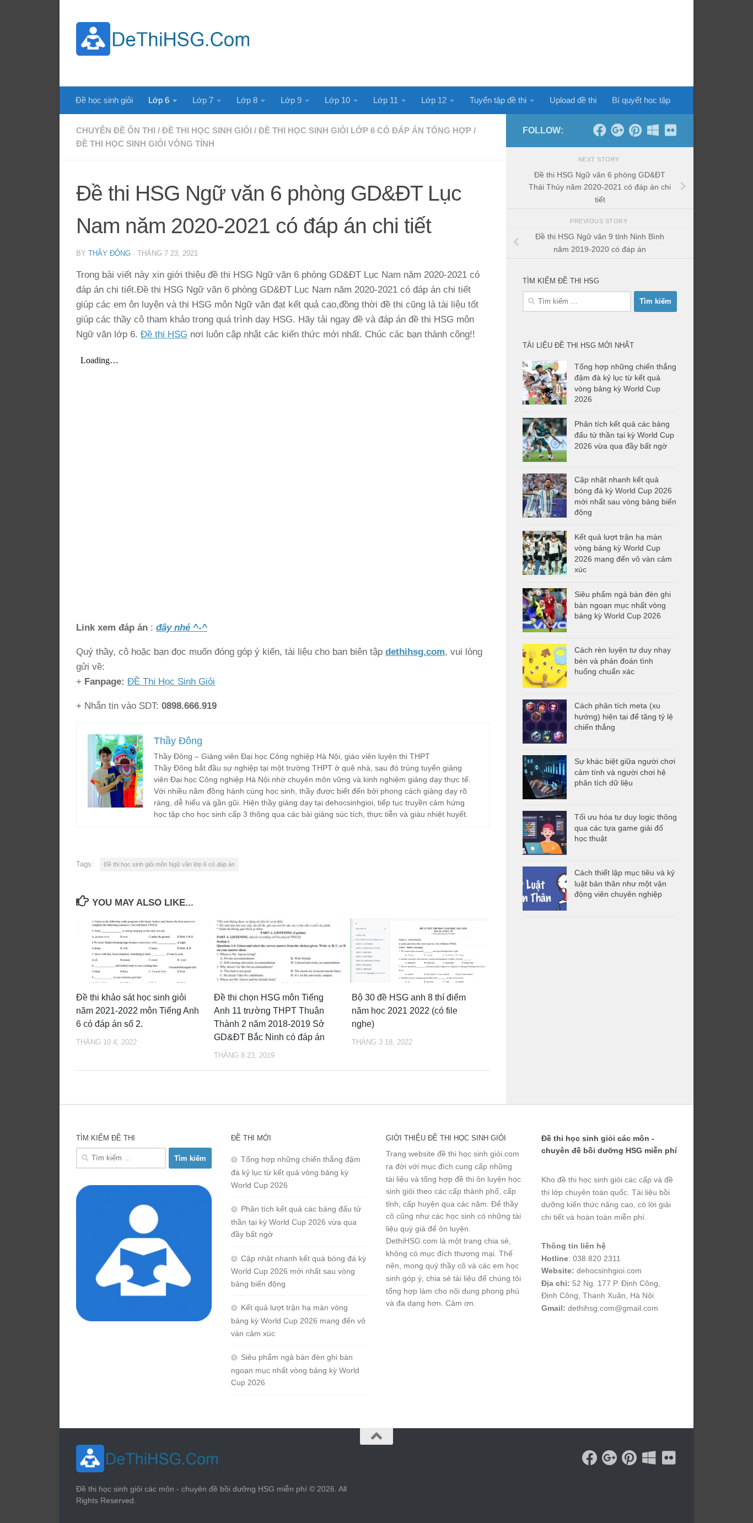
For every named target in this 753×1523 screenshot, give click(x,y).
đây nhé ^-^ (181, 627)
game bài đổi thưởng (603, 1337)
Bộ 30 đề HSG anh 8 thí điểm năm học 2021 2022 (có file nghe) (409, 1011)
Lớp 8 (246, 100)
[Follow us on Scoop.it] (652, 130)
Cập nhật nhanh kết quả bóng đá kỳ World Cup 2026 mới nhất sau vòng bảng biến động (298, 1271)
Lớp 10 (337, 100)
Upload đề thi (573, 100)
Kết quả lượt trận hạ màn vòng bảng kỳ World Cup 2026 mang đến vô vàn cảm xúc (298, 1320)
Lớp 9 (291, 100)
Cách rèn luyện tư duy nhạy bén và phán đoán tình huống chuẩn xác (622, 660)
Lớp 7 (202, 100)
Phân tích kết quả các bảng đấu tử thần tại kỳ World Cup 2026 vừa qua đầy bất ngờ (624, 434)
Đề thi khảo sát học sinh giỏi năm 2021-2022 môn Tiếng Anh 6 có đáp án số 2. (137, 1011)
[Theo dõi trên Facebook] (599, 130)
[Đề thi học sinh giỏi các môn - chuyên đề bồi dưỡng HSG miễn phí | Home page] (162, 39)
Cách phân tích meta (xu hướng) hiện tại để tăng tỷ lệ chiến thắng (623, 716)
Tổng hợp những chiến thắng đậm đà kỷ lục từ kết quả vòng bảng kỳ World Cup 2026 (296, 1172)
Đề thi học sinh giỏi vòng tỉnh (145, 143)
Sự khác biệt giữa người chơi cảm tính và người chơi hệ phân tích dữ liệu (624, 772)
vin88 (550, 1337)
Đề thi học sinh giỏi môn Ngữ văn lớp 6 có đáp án (169, 864)
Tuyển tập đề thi (498, 100)
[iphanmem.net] (670, 130)
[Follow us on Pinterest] (635, 130)
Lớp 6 (158, 100)
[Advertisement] (476, 41)
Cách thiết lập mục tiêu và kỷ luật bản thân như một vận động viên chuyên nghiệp (624, 883)
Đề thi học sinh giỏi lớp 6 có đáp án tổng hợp (365, 130)
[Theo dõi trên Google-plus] (617, 130)
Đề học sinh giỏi (104, 100)
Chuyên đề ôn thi (115, 130)
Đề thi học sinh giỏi (207, 130)
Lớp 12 (434, 100)
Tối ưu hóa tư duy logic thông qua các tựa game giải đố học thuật (625, 827)
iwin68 (657, 1337)
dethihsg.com (415, 652)
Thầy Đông (109, 253)
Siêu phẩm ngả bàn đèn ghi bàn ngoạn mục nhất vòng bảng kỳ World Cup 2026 (622, 605)
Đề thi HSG (164, 334)
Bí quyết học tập (641, 100)
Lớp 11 (385, 100)
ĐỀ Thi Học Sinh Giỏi (171, 681)
